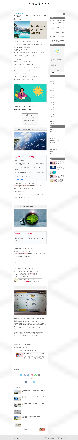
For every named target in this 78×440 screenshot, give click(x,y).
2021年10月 (52, 114)
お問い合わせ (47, 437)
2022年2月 (52, 109)
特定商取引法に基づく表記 (61, 437)
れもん (57, 54)
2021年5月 (52, 123)
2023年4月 (52, 83)
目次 (30, 115)
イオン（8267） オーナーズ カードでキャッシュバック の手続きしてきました (57, 32)
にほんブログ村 (57, 73)
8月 (51, 131)
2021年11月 (52, 111)
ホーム (39, 437)
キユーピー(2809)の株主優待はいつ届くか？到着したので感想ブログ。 (57, 41)
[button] (64, 14)
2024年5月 (52, 78)
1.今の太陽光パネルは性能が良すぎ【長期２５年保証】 (29, 118)
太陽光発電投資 (16, 369)
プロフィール (42, 437)
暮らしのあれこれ (54, 149)
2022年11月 (52, 93)
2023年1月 (52, 90)
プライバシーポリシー (53, 437)
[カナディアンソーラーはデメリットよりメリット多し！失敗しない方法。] (28, 375)
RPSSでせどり (53, 138)
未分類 (52, 151)
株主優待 (52, 153)
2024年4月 (52, 81)
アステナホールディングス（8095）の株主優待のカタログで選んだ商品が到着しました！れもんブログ (57, 22)
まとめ (25, 123)
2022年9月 (52, 95)
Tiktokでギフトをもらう (55, 140)
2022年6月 (52, 102)
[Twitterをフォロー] (34, 382)
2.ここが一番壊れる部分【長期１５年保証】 (29, 121)
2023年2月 (52, 88)
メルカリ (52, 144)
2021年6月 (52, 121)
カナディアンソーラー (20, 179)
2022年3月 (52, 107)
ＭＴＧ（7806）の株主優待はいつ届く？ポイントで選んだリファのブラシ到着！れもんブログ (57, 36)
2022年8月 (52, 97)
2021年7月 (52, 118)
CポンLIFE (53, 136)
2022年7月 (52, 100)
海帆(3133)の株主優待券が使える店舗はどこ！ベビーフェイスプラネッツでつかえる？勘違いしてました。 (57, 27)
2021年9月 (52, 116)
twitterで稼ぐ (53, 142)
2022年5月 (52, 104)
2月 (51, 129)
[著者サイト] (26, 382)
